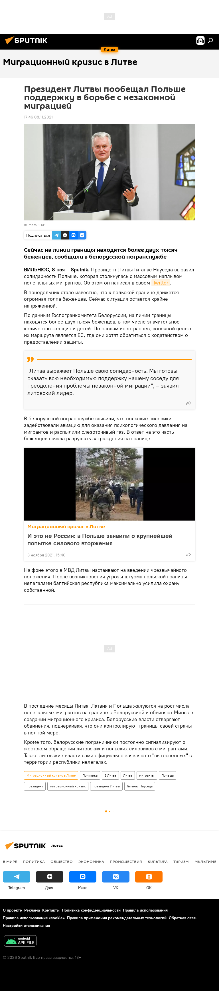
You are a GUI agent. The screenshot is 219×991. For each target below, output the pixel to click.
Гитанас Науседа (140, 786)
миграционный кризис (68, 786)
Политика (90, 775)
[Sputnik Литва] (28, 45)
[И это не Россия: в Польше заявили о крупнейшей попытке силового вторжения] (109, 484)
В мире (10, 861)
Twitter (161, 282)
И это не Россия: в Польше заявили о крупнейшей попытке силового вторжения (100, 539)
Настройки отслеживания (26, 925)
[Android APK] (20, 941)
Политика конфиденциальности (91, 910)
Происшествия (126, 861)
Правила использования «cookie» (34, 917)
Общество (61, 861)
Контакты (51, 910)
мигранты (147, 775)
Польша (167, 775)
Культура (158, 861)
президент (35, 786)
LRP (42, 225)
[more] (188, 403)
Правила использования (145, 910)
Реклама (32, 910)
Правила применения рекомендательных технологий (117, 917)
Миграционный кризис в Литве (66, 526)
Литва (127, 775)
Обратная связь (183, 917)
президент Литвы (106, 786)
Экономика (91, 861)
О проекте (12, 910)
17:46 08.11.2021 (38, 117)
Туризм (181, 861)
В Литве (110, 775)
